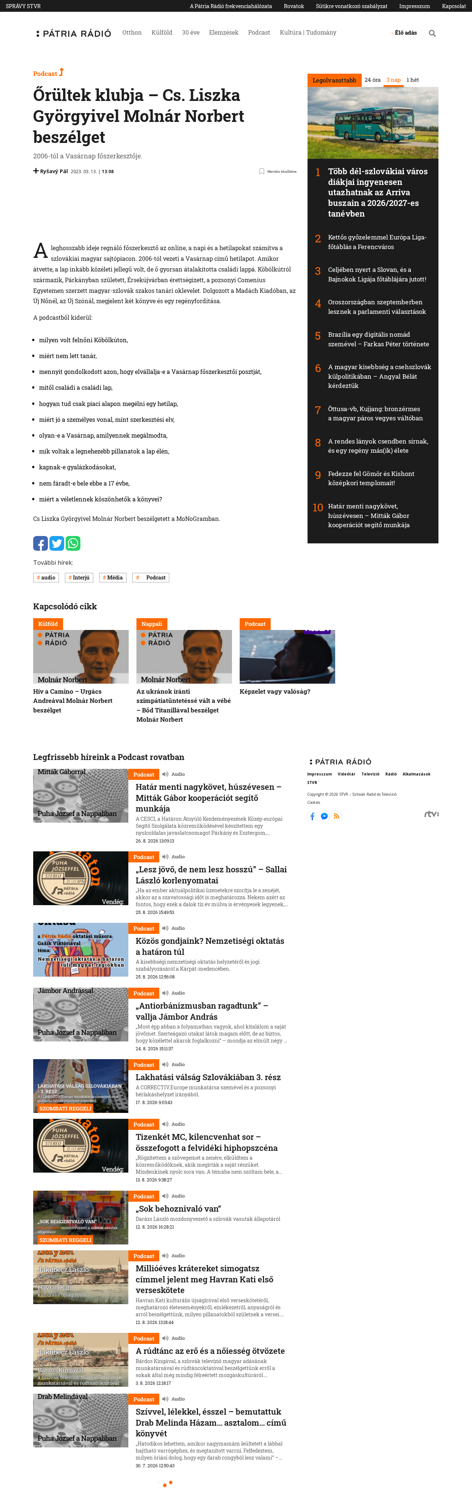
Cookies (313, 802)
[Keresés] (432, 33)
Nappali (152, 623)
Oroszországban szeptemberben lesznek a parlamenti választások (377, 307)
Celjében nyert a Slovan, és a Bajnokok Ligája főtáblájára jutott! (377, 274)
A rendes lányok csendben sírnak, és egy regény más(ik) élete (378, 446)
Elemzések (224, 32)
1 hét (412, 79)
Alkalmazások (416, 773)
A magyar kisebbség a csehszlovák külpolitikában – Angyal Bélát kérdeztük (379, 376)
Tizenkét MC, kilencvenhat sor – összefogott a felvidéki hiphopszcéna (207, 1142)
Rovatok (294, 6)
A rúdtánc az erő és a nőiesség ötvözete (210, 1350)
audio (48, 577)
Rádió (391, 773)
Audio (178, 774)
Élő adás (406, 32)
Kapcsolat (454, 6)
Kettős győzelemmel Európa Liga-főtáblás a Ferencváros (377, 242)
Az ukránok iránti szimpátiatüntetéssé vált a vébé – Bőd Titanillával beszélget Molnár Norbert (183, 705)
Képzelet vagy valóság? (275, 691)
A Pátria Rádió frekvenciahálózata (231, 6)
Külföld (162, 32)
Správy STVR (23, 6)
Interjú (81, 577)
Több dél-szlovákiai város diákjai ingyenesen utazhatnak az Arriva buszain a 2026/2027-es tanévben (378, 192)
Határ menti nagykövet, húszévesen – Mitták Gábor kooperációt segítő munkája (369, 515)
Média (115, 577)
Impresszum (414, 6)
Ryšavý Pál (54, 171)
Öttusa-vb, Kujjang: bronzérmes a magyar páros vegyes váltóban (375, 413)
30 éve (190, 32)
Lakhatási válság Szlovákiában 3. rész (208, 1077)
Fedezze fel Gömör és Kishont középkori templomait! (371, 478)
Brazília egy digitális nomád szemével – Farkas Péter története (378, 339)
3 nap (393, 79)
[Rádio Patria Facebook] (313, 819)
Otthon (132, 32)
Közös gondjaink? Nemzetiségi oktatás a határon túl (210, 946)
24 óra (372, 79)
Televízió (370, 773)
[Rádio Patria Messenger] (325, 819)
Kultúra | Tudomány (308, 32)
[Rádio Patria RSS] (336, 819)
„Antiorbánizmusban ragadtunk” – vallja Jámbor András (202, 1011)
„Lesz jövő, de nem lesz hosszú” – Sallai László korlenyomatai (211, 875)
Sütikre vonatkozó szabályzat (352, 6)
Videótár (346, 773)
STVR (312, 782)
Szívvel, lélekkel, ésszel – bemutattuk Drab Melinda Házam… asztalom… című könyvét (211, 1422)
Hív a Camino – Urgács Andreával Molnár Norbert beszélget (72, 700)
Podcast (259, 32)
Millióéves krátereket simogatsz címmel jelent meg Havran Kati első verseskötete (204, 1279)
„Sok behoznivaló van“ (178, 1208)
